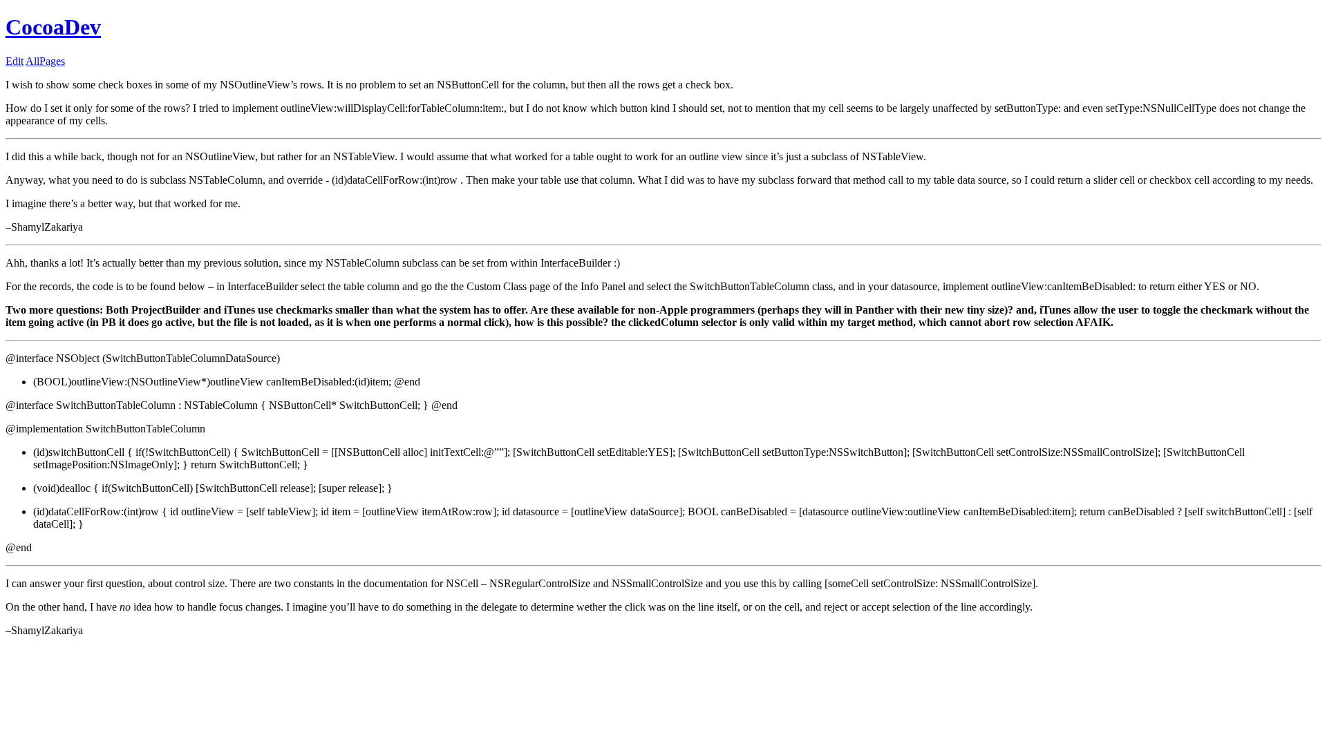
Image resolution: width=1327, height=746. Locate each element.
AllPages (45, 61)
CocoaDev (53, 27)
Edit (14, 61)
